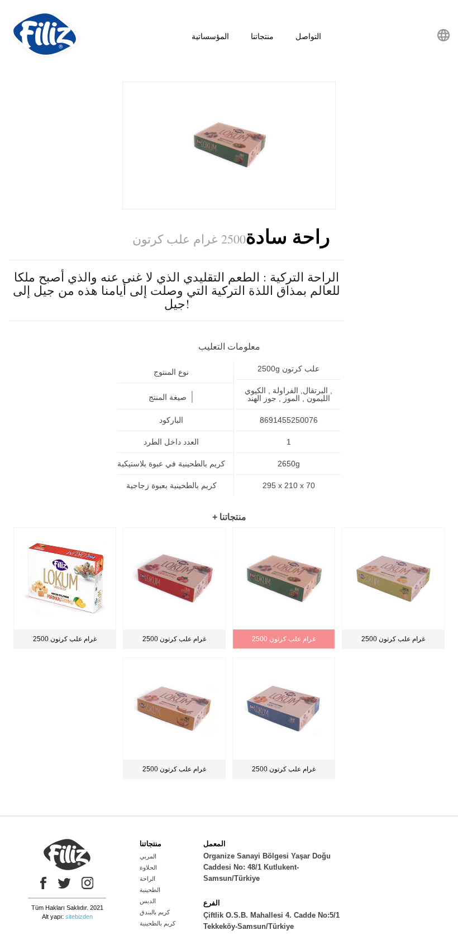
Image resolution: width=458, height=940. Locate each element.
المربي (148, 856)
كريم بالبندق (155, 912)
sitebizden (79, 916)
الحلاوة (148, 867)
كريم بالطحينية (157, 923)
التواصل (308, 36)
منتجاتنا (262, 36)
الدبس (148, 901)
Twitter (64, 883)
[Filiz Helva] (45, 58)
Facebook (41, 883)
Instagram (88, 883)
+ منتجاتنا (229, 517)
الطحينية (150, 889)
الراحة (147, 878)
